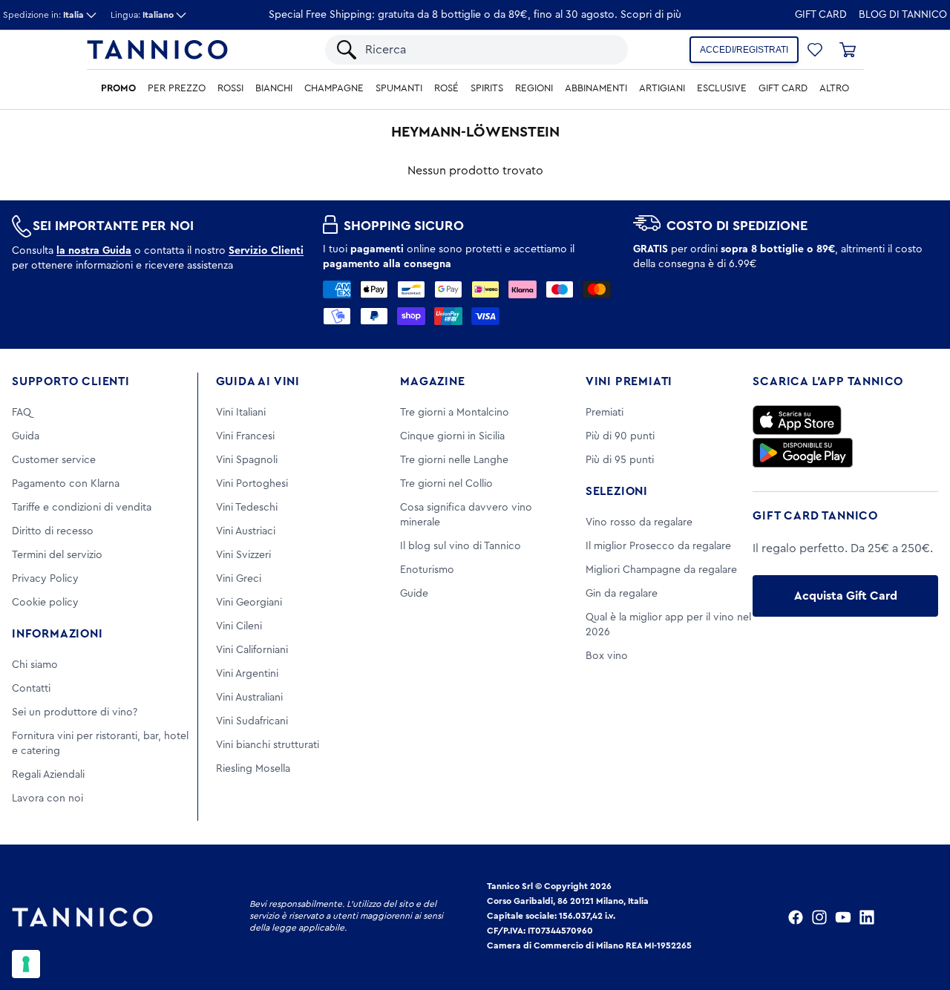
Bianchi (273, 88)
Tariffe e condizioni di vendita (81, 507)
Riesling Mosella (253, 769)
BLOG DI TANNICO (903, 15)
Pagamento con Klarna (65, 484)
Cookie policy (45, 602)
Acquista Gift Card (845, 596)
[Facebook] (796, 917)
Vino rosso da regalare (639, 522)
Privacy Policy (45, 579)
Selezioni (617, 491)
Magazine (432, 381)
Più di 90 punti (620, 436)
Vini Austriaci (245, 531)
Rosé (446, 88)
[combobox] (489, 49)
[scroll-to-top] (919, 917)
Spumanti (399, 88)
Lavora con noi (47, 798)
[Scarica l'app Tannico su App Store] (797, 420)
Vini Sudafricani (252, 721)
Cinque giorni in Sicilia (452, 436)
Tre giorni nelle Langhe (454, 460)
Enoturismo (427, 570)
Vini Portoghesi (252, 484)
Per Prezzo (177, 88)
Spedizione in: (43, 14)
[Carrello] (847, 49)
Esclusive (722, 88)
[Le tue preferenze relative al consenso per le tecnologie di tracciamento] (26, 964)
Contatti (31, 689)
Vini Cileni (239, 626)
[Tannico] (157, 49)
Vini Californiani (252, 650)
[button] (815, 49)
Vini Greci (238, 579)
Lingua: (142, 14)
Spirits (487, 88)
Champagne (334, 88)
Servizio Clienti (266, 251)
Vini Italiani (241, 412)
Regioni (534, 88)
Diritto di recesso (53, 531)
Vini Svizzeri (243, 555)
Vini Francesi (245, 436)
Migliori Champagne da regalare (661, 570)
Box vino (607, 656)
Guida (25, 436)
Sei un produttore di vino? (74, 712)
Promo (118, 88)
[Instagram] (819, 917)
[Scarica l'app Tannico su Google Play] (803, 453)
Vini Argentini (247, 674)
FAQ (21, 412)
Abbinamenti (596, 88)
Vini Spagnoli (247, 460)
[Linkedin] (867, 917)
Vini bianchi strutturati (267, 745)
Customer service (54, 460)
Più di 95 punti (620, 460)
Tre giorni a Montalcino (454, 412)
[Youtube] (843, 917)
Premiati (604, 412)
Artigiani (662, 88)
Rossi (230, 88)
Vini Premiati (629, 381)
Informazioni (57, 634)
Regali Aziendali (48, 775)
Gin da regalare (622, 594)
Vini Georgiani (249, 602)
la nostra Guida (93, 251)
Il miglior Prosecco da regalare (658, 546)
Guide (414, 594)
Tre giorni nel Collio (446, 484)
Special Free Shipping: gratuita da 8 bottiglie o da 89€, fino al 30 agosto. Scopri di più (475, 15)
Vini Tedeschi (247, 507)
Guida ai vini (258, 381)
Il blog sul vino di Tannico (460, 546)
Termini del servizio (57, 555)
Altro (834, 88)
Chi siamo (35, 665)
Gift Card (821, 15)
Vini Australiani (249, 697)
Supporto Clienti (71, 381)
